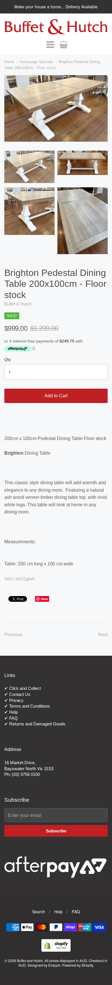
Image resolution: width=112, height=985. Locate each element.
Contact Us (19, 694)
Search (38, 911)
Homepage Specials (36, 62)
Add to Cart (56, 395)
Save (44, 599)
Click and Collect (25, 688)
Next (103, 634)
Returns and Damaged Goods (37, 723)
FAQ (13, 718)
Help (13, 712)
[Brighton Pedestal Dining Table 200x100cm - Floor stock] (29, 167)
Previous (13, 634)
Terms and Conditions (29, 706)
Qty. (7, 359)
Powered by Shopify (77, 965)
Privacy (16, 700)
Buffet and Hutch (30, 960)
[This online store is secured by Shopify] (56, 950)
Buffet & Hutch (18, 303)
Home (9, 62)
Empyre (54, 965)
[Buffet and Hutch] (56, 26)
